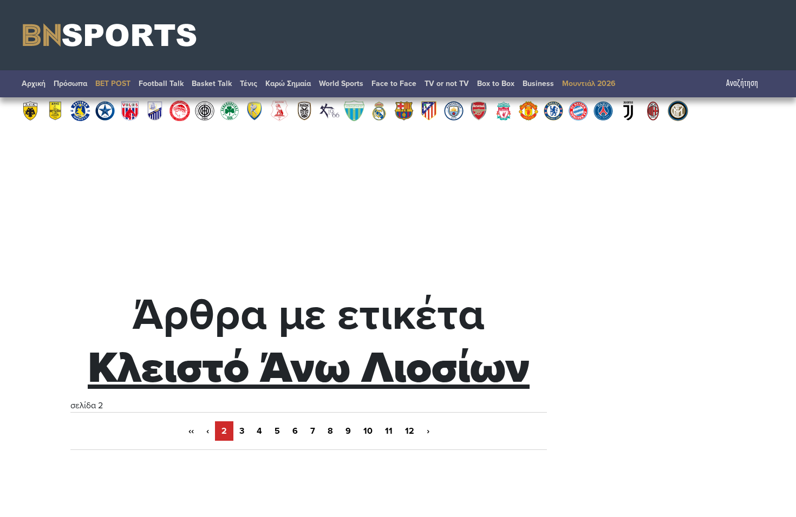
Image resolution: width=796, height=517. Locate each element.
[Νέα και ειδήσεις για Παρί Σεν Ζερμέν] (603, 110)
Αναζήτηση (742, 83)
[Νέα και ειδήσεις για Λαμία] (155, 110)
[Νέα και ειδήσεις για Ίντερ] (678, 110)
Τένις (248, 83)
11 (389, 431)
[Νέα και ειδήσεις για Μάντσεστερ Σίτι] (453, 110)
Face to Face (393, 83)
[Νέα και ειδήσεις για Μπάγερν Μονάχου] (578, 110)
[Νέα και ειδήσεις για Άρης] (55, 110)
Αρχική (33, 83)
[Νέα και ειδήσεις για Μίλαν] (653, 110)
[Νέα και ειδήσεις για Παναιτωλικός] (254, 110)
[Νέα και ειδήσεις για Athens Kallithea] (329, 110)
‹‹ (191, 431)
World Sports (341, 83)
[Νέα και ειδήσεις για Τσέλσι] (553, 110)
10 (368, 431)
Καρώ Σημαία (288, 83)
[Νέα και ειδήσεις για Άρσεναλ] (478, 110)
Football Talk (161, 83)
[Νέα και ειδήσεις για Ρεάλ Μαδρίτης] (379, 110)
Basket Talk (212, 83)
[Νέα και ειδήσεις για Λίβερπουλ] (503, 110)
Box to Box (495, 83)
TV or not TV (447, 83)
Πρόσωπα (70, 83)
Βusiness (538, 83)
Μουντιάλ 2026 (589, 83)
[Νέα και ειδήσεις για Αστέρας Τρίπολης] (80, 110)
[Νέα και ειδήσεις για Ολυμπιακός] (179, 110)
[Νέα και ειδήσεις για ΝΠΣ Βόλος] (130, 110)
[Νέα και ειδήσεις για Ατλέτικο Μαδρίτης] (429, 110)
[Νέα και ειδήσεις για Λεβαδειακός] (354, 110)
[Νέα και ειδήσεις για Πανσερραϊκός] (279, 110)
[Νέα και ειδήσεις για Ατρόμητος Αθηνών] (105, 110)
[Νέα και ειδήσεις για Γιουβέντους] (628, 110)
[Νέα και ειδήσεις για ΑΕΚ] (30, 110)
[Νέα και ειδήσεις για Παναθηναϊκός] (229, 110)
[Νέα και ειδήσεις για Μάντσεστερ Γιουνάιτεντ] (528, 110)
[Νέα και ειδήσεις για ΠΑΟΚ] (304, 110)
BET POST (113, 83)
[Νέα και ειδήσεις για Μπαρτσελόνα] (404, 110)
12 (409, 431)
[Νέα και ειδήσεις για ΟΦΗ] (204, 110)
